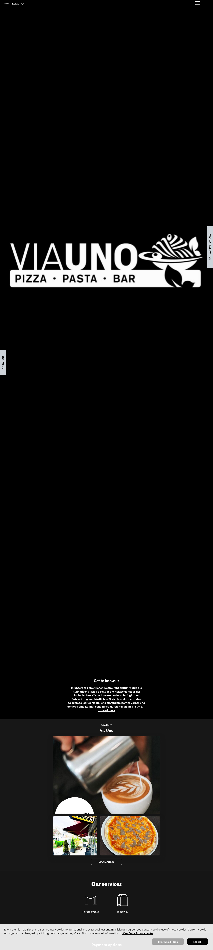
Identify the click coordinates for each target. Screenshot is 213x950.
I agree (197, 942)
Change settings (168, 942)
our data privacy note (137, 933)
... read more (106, 710)
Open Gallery (106, 862)
